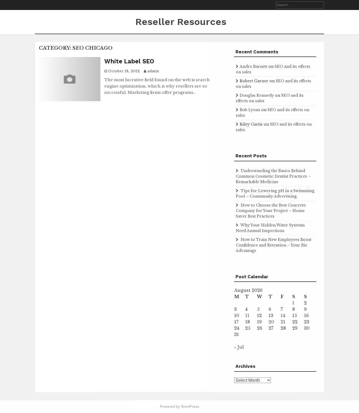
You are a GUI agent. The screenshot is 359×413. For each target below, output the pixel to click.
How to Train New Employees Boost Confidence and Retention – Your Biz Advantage (273, 245)
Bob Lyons (250, 109)
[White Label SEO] (69, 99)
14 (283, 315)
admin (153, 71)
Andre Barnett (253, 66)
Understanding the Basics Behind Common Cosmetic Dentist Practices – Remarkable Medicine (273, 176)
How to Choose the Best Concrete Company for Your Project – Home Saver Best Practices (271, 211)
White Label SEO (129, 61)
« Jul (239, 347)
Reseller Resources (180, 21)
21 (283, 321)
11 (247, 315)
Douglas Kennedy (257, 95)
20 (271, 321)
